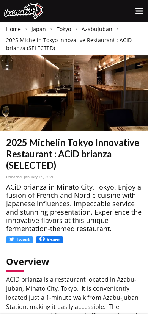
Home (13, 29)
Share (53, 239)
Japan (38, 29)
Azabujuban (97, 29)
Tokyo (64, 29)
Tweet (23, 239)
